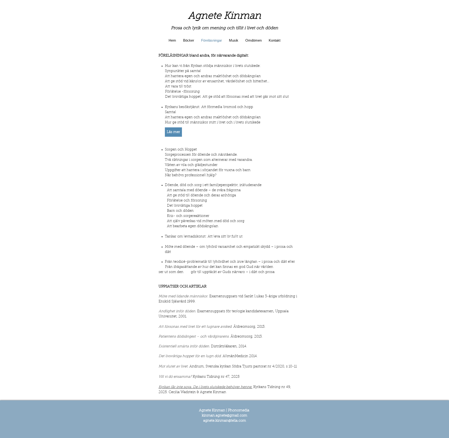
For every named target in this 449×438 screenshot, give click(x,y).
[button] (173, 132)
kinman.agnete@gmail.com (224, 415)
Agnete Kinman (224, 16)
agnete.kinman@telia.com (224, 421)
